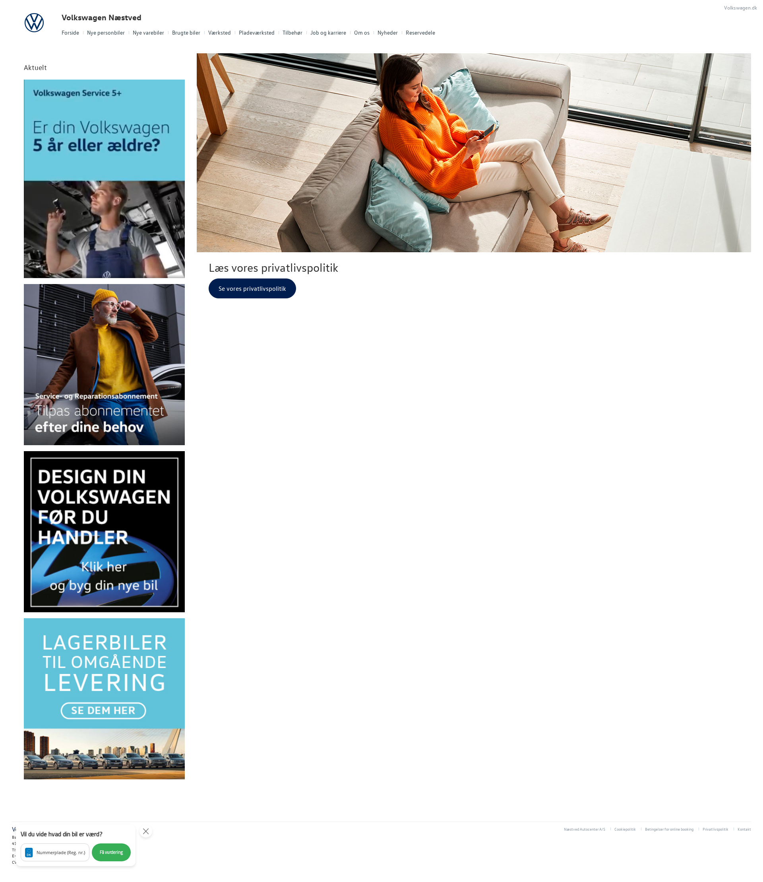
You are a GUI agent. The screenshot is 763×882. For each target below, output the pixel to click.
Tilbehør (292, 32)
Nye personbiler (106, 32)
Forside (70, 32)
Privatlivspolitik (715, 829)
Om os (362, 32)
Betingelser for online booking (669, 829)
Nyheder (388, 32)
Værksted (219, 32)
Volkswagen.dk (740, 7)
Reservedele (420, 32)
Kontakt (744, 829)
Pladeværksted (257, 32)
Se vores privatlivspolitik (252, 288)
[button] (76, 845)
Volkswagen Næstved (101, 17)
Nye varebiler (148, 32)
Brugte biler (186, 32)
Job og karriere (328, 32)
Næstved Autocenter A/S (584, 829)
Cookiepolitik (625, 829)
